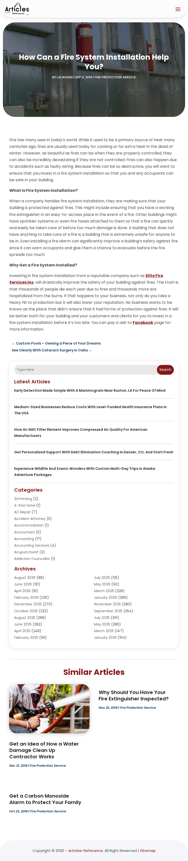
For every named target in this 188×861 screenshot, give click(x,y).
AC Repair (22, 512)
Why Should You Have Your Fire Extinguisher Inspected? (134, 695)
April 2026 (22, 590)
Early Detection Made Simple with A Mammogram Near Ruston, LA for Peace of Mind (89, 390)
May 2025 (102, 624)
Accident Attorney (30, 518)
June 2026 (23, 584)
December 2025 (28, 604)
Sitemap (148, 850)
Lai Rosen (65, 77)
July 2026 (102, 577)
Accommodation (29, 525)
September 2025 (108, 611)
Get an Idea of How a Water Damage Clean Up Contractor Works (44, 750)
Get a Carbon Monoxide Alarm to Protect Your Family (45, 799)
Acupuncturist (26, 552)
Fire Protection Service (115, 77)
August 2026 (24, 577)
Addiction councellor (32, 558)
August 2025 (24, 617)
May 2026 (102, 584)
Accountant (24, 532)
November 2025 (107, 604)
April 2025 (22, 630)
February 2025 (26, 637)
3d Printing (23, 498)
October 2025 (26, 611)
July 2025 (102, 617)
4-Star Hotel (24, 505)
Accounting (24, 538)
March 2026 (104, 590)
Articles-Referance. (86, 850)
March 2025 (104, 630)
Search (165, 369)
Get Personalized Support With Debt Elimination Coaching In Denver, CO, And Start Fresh (93, 452)
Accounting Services (31, 545)
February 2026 (26, 597)
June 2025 (23, 624)
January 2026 (105, 597)
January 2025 (105, 637)
